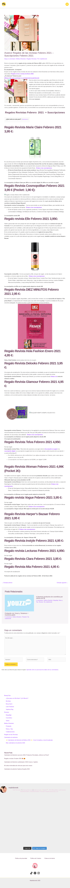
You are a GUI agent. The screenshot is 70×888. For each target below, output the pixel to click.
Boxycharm (9, 704)
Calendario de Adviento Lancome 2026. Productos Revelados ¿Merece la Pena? (26, 755)
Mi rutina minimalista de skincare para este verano (18, 765)
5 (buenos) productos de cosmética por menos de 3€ (49, 597)
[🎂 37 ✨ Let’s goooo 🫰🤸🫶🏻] (49, 798)
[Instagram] (38, 873)
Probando (24, 617)
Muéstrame (25, 119)
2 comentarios (39, 600)
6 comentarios (8, 617)
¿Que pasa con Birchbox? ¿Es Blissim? (17, 698)
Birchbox (8, 701)
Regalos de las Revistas (11, 734)
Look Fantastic (10, 706)
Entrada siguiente (62, 582)
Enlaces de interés (50, 858)
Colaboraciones (10, 731)
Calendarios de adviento (11, 737)
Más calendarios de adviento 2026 (15, 743)
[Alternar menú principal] (67, 4)
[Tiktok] (31, 873)
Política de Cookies (35, 858)
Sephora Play (9, 709)
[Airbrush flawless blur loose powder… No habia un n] (6, 820)
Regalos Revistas (31, 59)
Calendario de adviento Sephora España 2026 (17, 769)
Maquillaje (55, 600)
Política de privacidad (21, 858)
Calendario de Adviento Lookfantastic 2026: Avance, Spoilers (21, 762)
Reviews (41, 602)
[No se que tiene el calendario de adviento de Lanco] (20, 808)
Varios (7, 720)
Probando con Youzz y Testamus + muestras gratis (16, 614)
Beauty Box (7, 695)
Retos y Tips (9, 729)
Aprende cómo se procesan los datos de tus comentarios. (42, 669)
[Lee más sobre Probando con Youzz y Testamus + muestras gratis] (19, 603)
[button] (10, 4)
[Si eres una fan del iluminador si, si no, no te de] (63, 817)
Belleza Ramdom (21, 59)
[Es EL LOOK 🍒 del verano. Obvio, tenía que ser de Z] (35, 819)
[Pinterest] (35, 873)
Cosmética (9, 718)
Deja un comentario (9, 59)
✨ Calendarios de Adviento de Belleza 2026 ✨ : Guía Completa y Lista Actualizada (29, 740)
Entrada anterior (7, 582)
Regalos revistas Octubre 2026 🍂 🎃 (14, 758)
